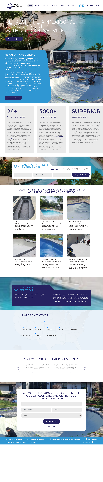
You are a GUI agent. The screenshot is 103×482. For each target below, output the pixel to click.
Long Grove (26, 336)
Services (45, 5)
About (37, 5)
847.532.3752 (93, 6)
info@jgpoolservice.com (37, 439)
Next (85, 369)
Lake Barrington (27, 335)
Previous (18, 369)
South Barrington (51, 335)
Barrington (38, 329)
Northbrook (38, 336)
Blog (28, 442)
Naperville (37, 335)
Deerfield (49, 329)
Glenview (61, 329)
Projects (54, 5)
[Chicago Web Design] (94, 442)
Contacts (71, 5)
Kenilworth (74, 329)
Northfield (37, 338)
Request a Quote (14, 39)
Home (30, 5)
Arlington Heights (28, 329)
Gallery (62, 5)
